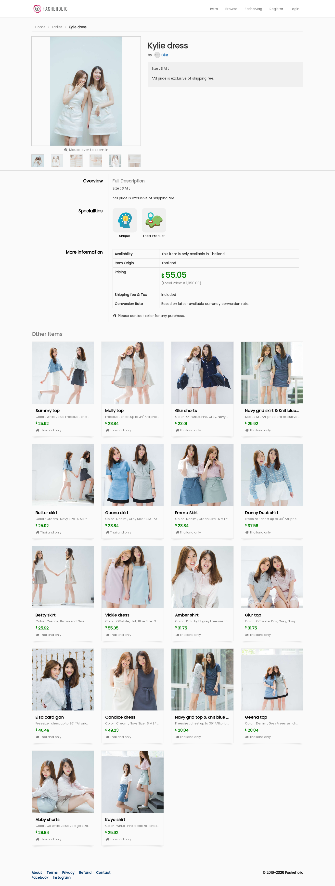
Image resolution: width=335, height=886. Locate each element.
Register (276, 8)
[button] (38, 161)
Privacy (69, 872)
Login (295, 8)
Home (40, 27)
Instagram (62, 877)
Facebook (40, 877)
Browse (231, 8)
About (37, 872)
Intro (214, 8)
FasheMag (253, 8)
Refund (85, 872)
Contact (103, 872)
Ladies (57, 27)
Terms (53, 872)
